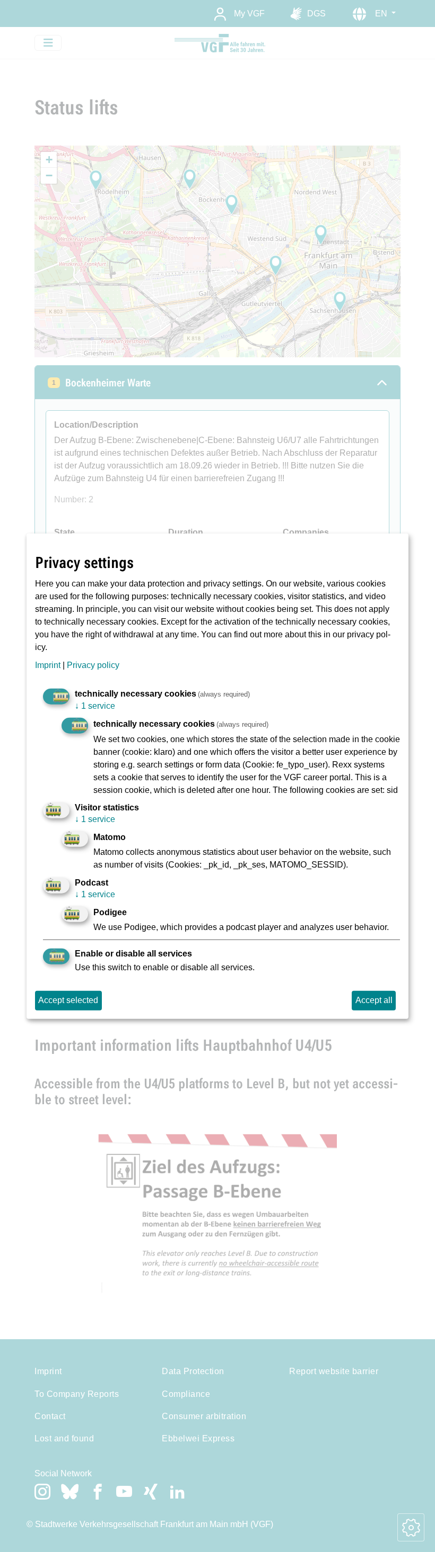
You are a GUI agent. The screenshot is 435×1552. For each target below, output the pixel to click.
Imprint (47, 665)
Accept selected (68, 1000)
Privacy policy (93, 665)
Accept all (374, 1000)
